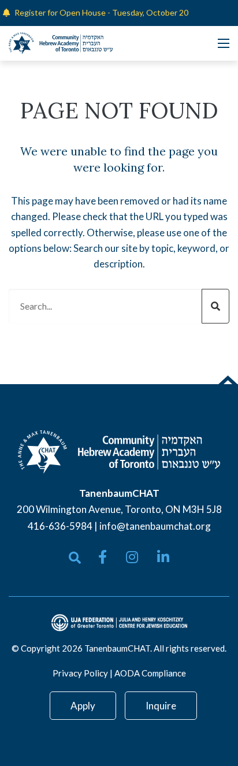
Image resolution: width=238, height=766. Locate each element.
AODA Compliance (150, 673)
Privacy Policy (80, 673)
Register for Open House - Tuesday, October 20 (101, 12)
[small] (102, 557)
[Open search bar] (75, 557)
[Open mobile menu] (223, 43)
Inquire (161, 706)
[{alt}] (119, 451)
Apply (82, 706)
